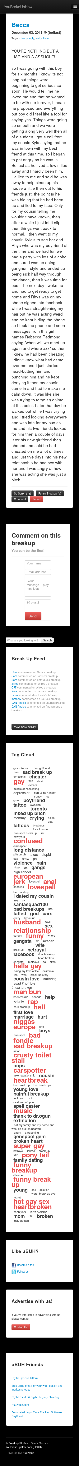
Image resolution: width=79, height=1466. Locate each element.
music (23, 1110)
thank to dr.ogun (32, 1115)
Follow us (22, 1271)
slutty (38, 38)
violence (23, 862)
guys (16, 800)
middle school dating (26, 789)
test (48, 796)
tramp (46, 38)
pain (41, 862)
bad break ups (42, 1085)
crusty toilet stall (31, 1057)
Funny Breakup (49, 493)
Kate (34, 691)
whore (51, 935)
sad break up (37, 772)
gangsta (22, 940)
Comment (20, 499)
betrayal (36, 949)
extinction (24, 1120)
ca (44, 962)
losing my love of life (26, 971)
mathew (36, 699)
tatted (19, 913)
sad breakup (32, 1045)
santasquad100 (30, 904)
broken (45, 1216)
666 (31, 1216)
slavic (40, 781)
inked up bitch (29, 813)
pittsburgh (19, 854)
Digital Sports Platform (25, 1378)
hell (39, 1007)
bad (35, 1035)
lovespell (42, 886)
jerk (19, 881)
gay (19, 781)
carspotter (29, 1070)
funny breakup (24, 1167)
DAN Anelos (38, 703)
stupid (46, 854)
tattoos (21, 825)
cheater (37, 776)
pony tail (35, 1154)
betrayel (18, 1151)
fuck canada (21, 1220)
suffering (50, 978)
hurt (42, 1016)
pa (35, 858)
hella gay (27, 965)
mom (19, 1216)
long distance (28, 849)
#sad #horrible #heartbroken (23, 985)
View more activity (25, 727)
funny (35, 935)
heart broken (46, 958)
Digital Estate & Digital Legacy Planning (35, 1397)
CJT (34, 687)
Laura (35, 695)
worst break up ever (43, 1193)
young (20, 1189)
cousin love (26, 978)
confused (28, 840)
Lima (34, 672)
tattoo (19, 804)
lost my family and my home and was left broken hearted (33, 1127)
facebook (23, 954)
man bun (27, 991)
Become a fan (25, 1265)
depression (21, 792)
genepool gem (29, 1136)
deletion (44, 1190)
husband (27, 922)
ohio (30, 1098)
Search (47, 640)
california (48, 971)
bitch (53, 962)
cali (33, 1190)
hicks (51, 818)
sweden (48, 940)
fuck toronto (40, 829)
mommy (19, 817)
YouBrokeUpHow (18, 6)
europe (24, 1026)
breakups (39, 825)
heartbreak (30, 1080)
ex (26, 867)
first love (23, 1012)
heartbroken (32, 1206)
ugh (15, 1155)
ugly (31, 38)
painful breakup (31, 1093)
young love (25, 1089)
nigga (16, 867)
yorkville (18, 1001)
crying (37, 817)
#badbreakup (46, 954)
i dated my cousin (33, 895)
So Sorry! (22, 493)
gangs (38, 867)
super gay (28, 1145)
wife (40, 945)
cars (48, 913)
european (28, 876)
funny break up (31, 1181)
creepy (24, 38)
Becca (21, 24)
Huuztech (28, 1453)
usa (50, 821)
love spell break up (25, 833)
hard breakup (21, 1007)
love (16, 772)
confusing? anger (45, 792)
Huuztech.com (20, 1405)
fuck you (18, 1098)
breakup (18, 949)
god (34, 913)
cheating (18, 887)
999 (30, 781)
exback (33, 785)
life (50, 908)
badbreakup (20, 997)
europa (17, 935)
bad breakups (28, 908)
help (50, 996)
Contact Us (20, 1327)
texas (34, 854)
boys (44, 1030)
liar (42, 833)
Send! (33, 616)
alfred (35, 683)
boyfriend (34, 800)
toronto (38, 808)
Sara (35, 676)
